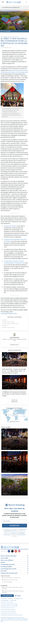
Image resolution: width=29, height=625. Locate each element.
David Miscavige (13, 600)
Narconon (13, 607)
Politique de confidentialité (21, 618)
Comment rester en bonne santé (9, 573)
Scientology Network (18, 598)
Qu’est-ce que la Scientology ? (9, 556)
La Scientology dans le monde (8, 569)
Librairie (3, 562)
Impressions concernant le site (10, 579)
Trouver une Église (7, 582)
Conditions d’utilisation (18, 620)
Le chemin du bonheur (5, 607)
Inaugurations (4, 320)
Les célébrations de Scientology (8, 322)
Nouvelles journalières (6, 566)
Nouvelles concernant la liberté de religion (10, 323)
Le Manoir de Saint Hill (10, 226)
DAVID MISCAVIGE (14, 337)
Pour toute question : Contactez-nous (11, 577)
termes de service (22, 534)
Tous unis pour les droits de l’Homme (8, 611)
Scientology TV (5, 325)
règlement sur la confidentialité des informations (15, 530)
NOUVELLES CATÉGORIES (14, 317)
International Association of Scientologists (9, 605)
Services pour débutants (7, 560)
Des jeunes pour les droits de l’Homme (8, 613)
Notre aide (3, 571)
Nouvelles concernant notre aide (8, 327)
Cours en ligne (4, 558)
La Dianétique (10, 598)
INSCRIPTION (14, 525)
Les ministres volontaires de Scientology (9, 604)
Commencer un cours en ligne (7, 602)
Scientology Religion (5, 600)
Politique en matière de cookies (7, 620)
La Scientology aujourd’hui (7, 564)
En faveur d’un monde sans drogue (8, 609)
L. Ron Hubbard (4, 598)
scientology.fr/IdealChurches (9, 313)
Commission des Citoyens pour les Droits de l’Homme (12, 615)
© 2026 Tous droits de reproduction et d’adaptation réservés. (12, 618)
